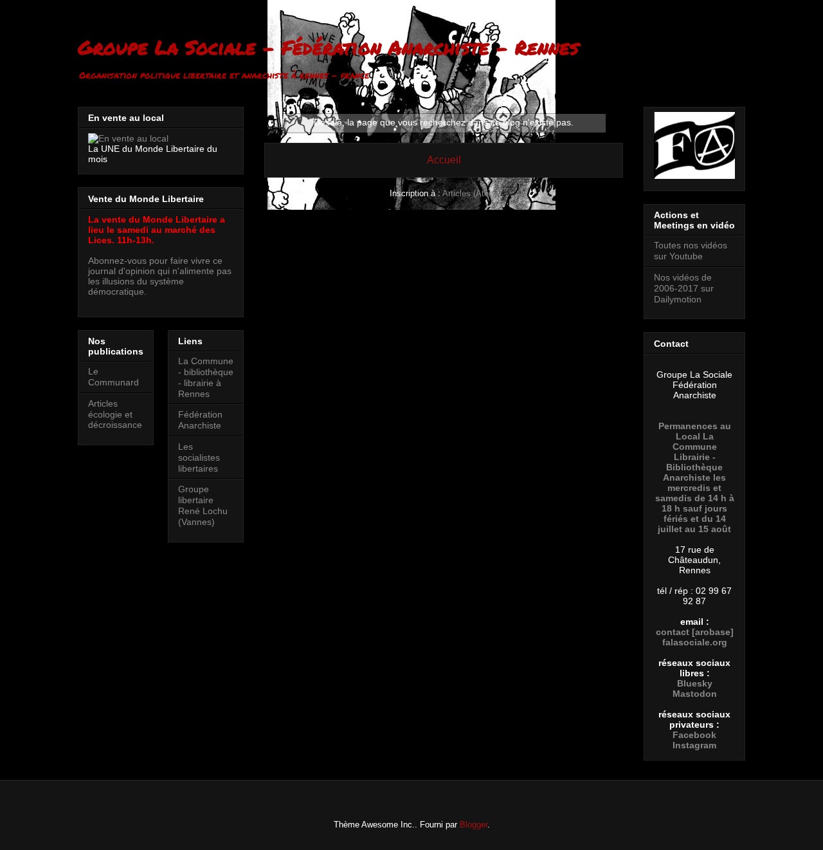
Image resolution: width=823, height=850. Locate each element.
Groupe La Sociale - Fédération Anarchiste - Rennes (328, 47)
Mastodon (695, 693)
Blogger (473, 824)
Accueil (444, 159)
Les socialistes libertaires (199, 457)
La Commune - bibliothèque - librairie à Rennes (205, 377)
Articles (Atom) (470, 193)
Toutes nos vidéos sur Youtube (690, 250)
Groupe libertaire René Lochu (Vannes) (203, 505)
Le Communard (113, 376)
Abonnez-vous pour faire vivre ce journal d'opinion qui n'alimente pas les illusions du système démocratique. (159, 276)
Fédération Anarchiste (200, 419)
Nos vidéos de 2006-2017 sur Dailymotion (684, 288)
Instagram (694, 745)
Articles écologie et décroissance (115, 414)
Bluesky (694, 683)
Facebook (694, 735)
